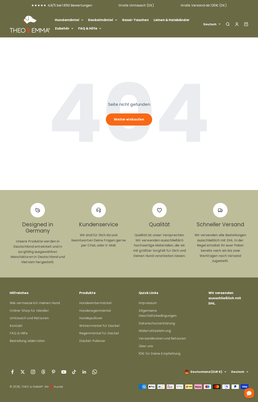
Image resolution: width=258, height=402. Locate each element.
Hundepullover (91, 318)
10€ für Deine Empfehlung (159, 353)
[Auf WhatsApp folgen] (94, 372)
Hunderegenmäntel (95, 310)
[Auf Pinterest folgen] (53, 372)
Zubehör (62, 28)
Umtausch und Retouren (29, 318)
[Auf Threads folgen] (43, 372)
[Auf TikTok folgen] (74, 372)
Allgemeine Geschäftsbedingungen (158, 313)
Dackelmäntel (100, 20)
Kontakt (16, 325)
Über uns (146, 346)
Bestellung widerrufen (27, 341)
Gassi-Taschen (135, 20)
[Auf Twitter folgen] (22, 372)
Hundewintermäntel (95, 303)
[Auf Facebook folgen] (12, 372)
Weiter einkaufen (129, 119)
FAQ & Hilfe (87, 28)
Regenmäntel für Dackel (99, 333)
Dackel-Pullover (92, 341)
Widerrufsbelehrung (155, 330)
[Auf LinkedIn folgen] (84, 372)
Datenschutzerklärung (157, 323)
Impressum (148, 303)
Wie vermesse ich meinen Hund (35, 303)
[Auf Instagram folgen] (33, 372)
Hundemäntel (67, 20)
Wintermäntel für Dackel (99, 325)
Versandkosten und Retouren (162, 338)
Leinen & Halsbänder (171, 20)
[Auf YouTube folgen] (64, 372)
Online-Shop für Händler (29, 310)
